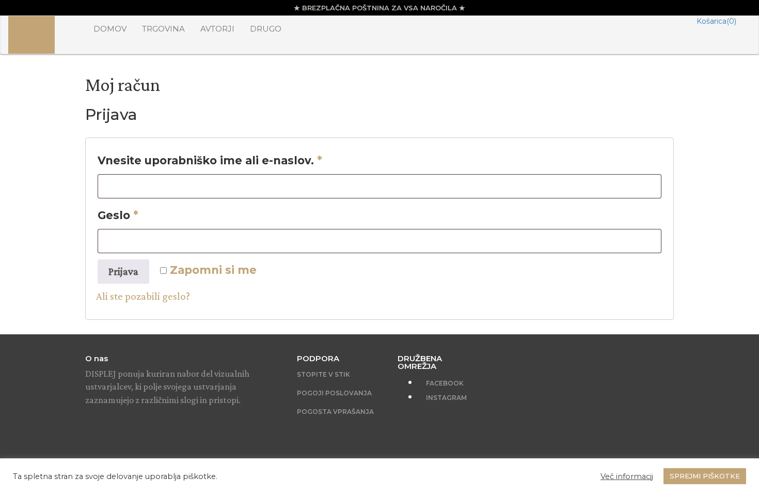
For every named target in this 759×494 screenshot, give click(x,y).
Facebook (444, 383)
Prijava (123, 271)
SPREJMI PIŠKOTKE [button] (705, 476)
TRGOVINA (163, 29)
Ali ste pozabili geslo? (143, 296)
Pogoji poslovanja (334, 393)
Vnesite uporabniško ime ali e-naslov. (210, 160)
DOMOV (109, 29)
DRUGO (265, 29)
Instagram (445, 398)
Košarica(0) (716, 21)
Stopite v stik (323, 374)
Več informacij (626, 476)
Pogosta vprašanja (335, 411)
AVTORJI (217, 29)
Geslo (118, 215)
